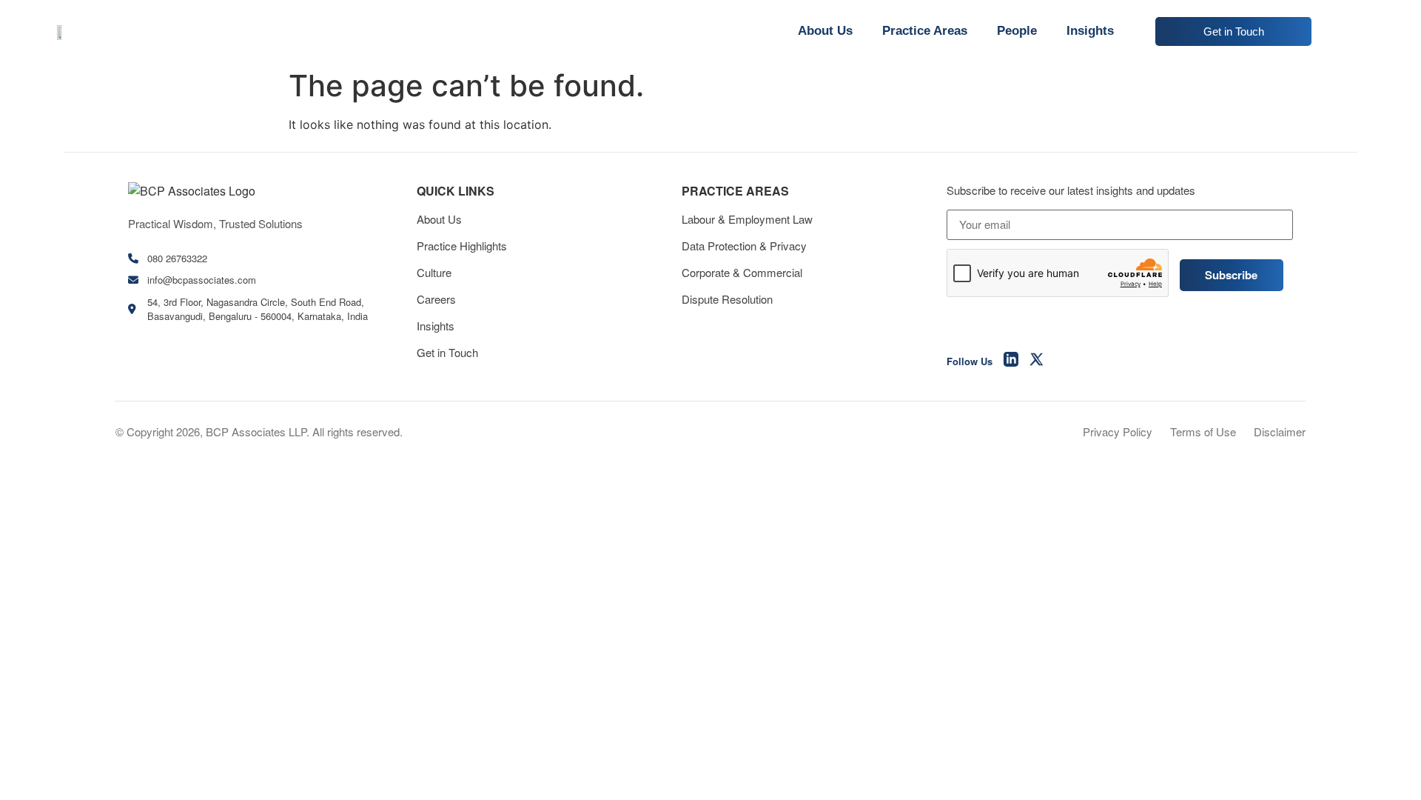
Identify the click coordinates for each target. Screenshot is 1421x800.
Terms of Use (1203, 431)
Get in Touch (447, 352)
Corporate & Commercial (742, 272)
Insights (1090, 31)
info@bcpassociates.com (201, 280)
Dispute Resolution (727, 299)
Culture (434, 272)
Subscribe (1231, 275)
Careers (436, 299)
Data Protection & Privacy (744, 245)
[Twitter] (1036, 361)
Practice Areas (924, 31)
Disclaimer (1280, 431)
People (1017, 31)
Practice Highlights (462, 245)
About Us (825, 31)
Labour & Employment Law (747, 219)
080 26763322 (177, 258)
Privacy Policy (1117, 431)
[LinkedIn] (1011, 361)
